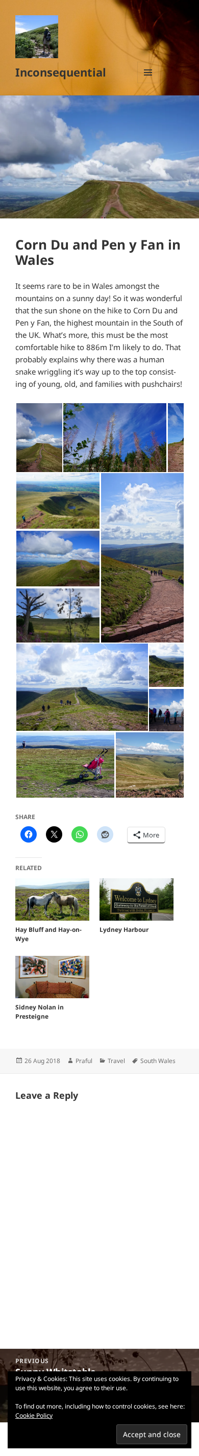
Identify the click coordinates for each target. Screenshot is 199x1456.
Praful (84, 1060)
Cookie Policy (34, 1415)
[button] (38, 437)
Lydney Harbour (124, 929)
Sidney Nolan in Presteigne (39, 1012)
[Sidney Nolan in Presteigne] (52, 977)
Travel (116, 1060)
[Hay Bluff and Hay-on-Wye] (52, 899)
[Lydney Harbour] (136, 899)
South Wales (158, 1060)
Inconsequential (60, 72)
